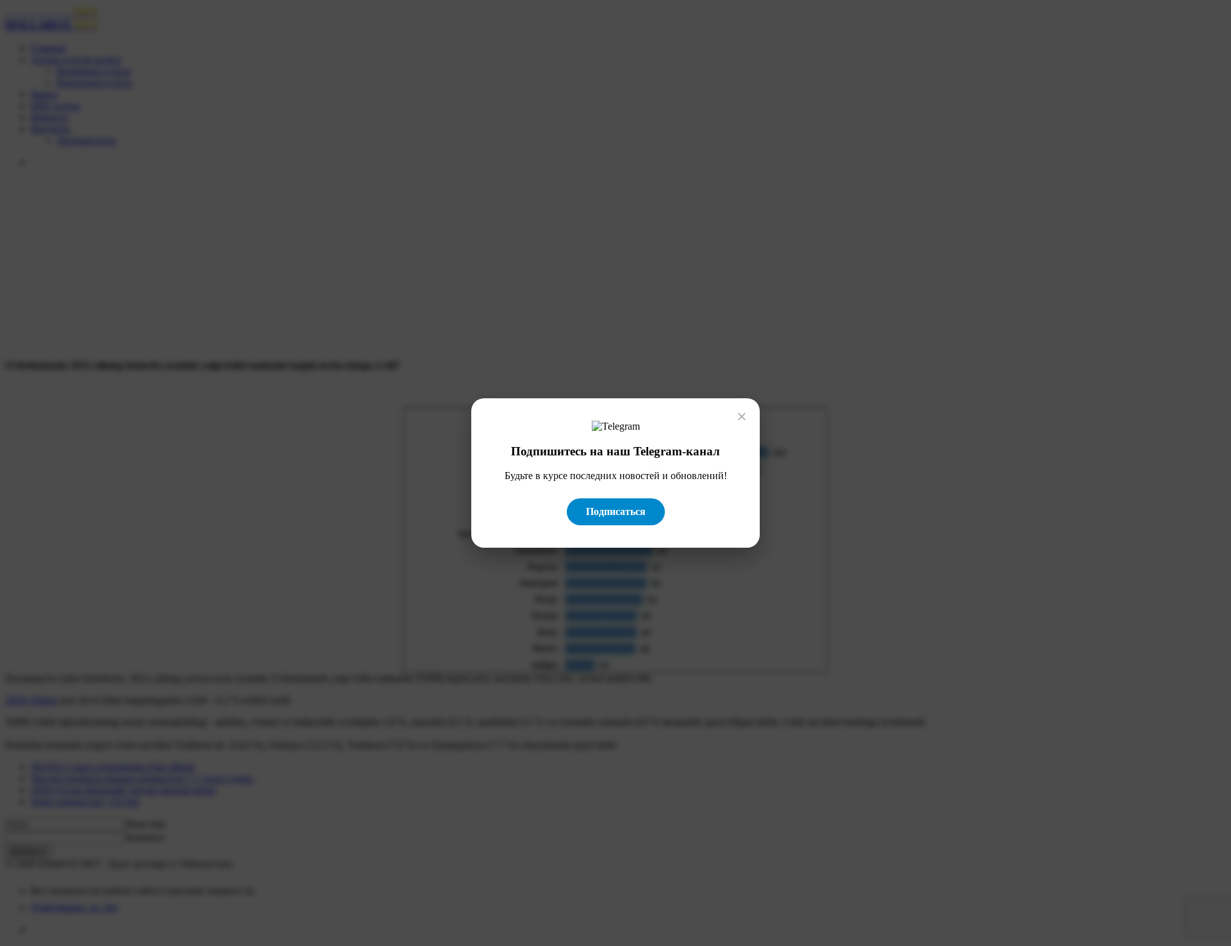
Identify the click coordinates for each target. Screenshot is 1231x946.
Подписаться (616, 511)
